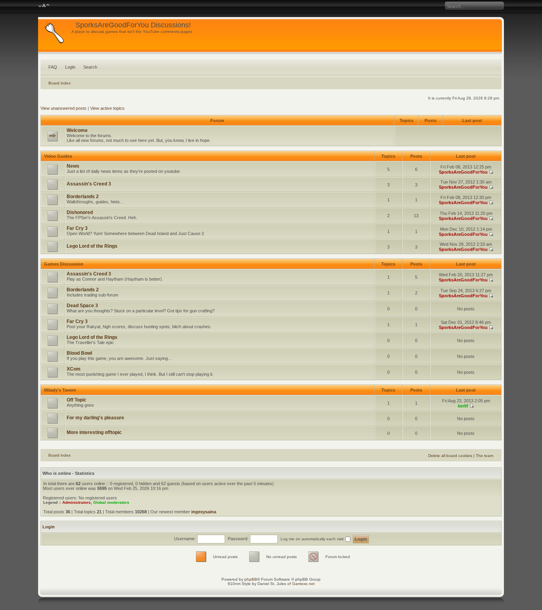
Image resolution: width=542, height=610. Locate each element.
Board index (59, 83)
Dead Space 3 (82, 305)
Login (70, 67)
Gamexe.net (303, 583)
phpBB (250, 579)
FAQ (52, 67)
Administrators (76, 502)
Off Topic (76, 400)
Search (90, 67)
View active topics (107, 108)
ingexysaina (203, 511)
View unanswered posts (63, 108)
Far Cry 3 (77, 228)
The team (484, 455)
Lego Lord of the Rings (92, 246)
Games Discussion (63, 264)
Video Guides (58, 156)
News (73, 166)
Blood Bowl (79, 353)
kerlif (463, 405)
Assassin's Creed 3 (89, 184)
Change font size (44, 6)
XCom (74, 369)
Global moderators (111, 502)
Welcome (77, 130)
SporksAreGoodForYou (463, 172)
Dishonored (80, 212)
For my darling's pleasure (95, 418)
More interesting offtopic (94, 432)
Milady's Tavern (60, 390)
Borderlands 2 (83, 196)
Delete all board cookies (450, 455)
